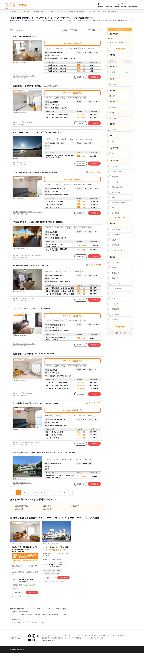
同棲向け (115, 177)
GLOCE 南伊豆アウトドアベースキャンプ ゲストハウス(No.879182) (38, 132)
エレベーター (116, 229)
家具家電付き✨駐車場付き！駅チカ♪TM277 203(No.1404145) (37, 86)
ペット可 (115, 182)
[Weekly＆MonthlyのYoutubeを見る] (29, 640)
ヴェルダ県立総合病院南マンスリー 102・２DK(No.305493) (35, 403)
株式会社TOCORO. (24, 596)
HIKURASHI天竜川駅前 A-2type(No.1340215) (30, 265)
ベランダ (115, 304)
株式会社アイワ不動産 (57, 582)
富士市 (21, 509)
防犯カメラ (115, 245)
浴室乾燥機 (115, 309)
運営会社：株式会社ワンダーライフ (24, 299)
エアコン (115, 268)
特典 (126, 72)
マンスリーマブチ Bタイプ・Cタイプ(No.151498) (31, 309)
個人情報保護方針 (57, 638)
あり (113, 141)
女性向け (115, 166)
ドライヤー (115, 263)
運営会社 (44, 638)
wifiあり (114, 208)
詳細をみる (80, 77)
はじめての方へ (47, 635)
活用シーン (105, 635)
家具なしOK (116, 192)
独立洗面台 (115, 314)
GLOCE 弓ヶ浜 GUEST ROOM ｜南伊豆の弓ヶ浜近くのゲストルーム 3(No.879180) (44, 452)
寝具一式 (115, 278)
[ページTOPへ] (132, 649)
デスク (114, 293)
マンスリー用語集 (116, 635)
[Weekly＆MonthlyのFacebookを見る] (29, 636)
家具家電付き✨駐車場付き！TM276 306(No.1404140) (33, 354)
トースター (115, 319)
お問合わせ (94, 77)
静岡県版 (23, 4)
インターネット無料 (118, 202)
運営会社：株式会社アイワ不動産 (24, 76)
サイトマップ (69, 638)
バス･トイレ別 (116, 283)
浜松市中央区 (23, 506)
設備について (96, 635)
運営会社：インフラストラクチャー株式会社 (27, 255)
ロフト (114, 299)
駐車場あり (115, 213)
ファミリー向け (117, 171)
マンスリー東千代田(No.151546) (25, 36)
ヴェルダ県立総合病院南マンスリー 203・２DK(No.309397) (35, 172)
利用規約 (78, 638)
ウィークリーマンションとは (81, 635)
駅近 (113, 197)
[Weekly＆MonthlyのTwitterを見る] (38, 636)
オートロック (116, 234)
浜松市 (49, 506)
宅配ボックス (116, 240)
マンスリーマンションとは (62, 635)
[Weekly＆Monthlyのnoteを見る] (33, 640)
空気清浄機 (115, 273)
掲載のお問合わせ (47, 641)
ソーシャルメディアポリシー (92, 638)
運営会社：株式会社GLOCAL (22, 162)
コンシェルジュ (117, 250)
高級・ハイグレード (118, 187)
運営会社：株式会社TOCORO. (22, 122)
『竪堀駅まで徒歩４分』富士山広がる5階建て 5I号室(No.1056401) (38, 222)
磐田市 (49, 509)
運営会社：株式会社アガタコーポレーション (27, 212)
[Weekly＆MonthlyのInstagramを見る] (33, 636)
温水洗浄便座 (116, 288)
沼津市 (76, 506)
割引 (113, 72)
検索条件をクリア (120, 333)
